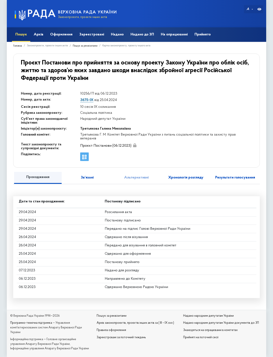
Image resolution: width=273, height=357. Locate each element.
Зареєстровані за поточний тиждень (121, 337)
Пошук (21, 34)
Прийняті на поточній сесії (200, 337)
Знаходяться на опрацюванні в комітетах (210, 330)
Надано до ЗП (142, 34)
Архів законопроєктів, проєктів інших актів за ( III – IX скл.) (135, 323)
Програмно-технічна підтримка (31, 323)
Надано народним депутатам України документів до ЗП (221, 323)
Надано (117, 34)
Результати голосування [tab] (235, 178)
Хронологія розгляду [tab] (185, 178)
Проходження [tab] (37, 177)
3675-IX (86, 100)
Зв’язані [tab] (87, 178)
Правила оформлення (111, 330)
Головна (17, 46)
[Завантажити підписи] (134, 145)
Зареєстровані (91, 34)
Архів (38, 34)
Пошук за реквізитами (85, 46)
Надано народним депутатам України (208, 315)
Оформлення (61, 34)
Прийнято (203, 34)
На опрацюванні (174, 34)
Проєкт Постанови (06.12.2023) (105, 146)
